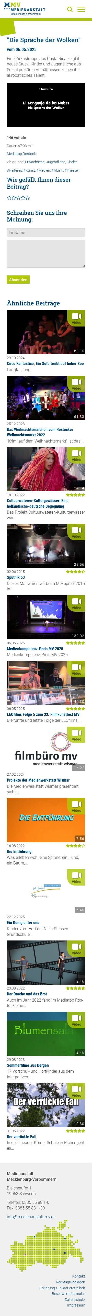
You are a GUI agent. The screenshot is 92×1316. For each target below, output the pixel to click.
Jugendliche (55, 162)
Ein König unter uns (23, 922)
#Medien (43, 170)
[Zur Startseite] (24, 10)
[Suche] (71, 10)
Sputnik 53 (16, 577)
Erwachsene (34, 162)
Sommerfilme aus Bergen (28, 1065)
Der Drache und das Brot (27, 994)
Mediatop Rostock (21, 154)
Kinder (72, 162)
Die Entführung (19, 851)
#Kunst (29, 170)
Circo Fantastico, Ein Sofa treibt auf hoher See (45, 363)
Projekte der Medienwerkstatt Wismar (38, 780)
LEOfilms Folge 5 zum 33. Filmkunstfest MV (43, 714)
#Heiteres (14, 170)
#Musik (57, 170)
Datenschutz (75, 1300)
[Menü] (81, 9)
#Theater (72, 170)
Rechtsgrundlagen (70, 1282)
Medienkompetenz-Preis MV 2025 (35, 648)
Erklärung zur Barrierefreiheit (62, 1288)
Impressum (76, 1305)
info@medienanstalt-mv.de (31, 1216)
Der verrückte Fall (21, 1136)
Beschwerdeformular (68, 1294)
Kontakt (78, 1276)
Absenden (18, 279)
